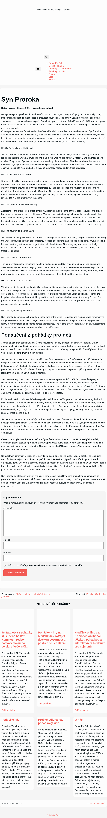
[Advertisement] (53, 33)
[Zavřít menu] (46, 57)
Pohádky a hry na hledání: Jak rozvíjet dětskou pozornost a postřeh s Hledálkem (52, 638)
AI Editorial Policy (53, 815)
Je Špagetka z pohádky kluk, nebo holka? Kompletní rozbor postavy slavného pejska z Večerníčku (16, 639)
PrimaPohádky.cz (15, 803)
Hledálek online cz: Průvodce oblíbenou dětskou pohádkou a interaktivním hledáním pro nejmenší (90, 639)
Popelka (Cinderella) (96, 594)
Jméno (7, 539)
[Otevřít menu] (37, 69)
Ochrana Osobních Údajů (95, 803)
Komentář (8, 508)
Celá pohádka (8, 710)
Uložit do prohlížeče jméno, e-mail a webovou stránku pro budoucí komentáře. (45, 565)
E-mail (7, 552)
